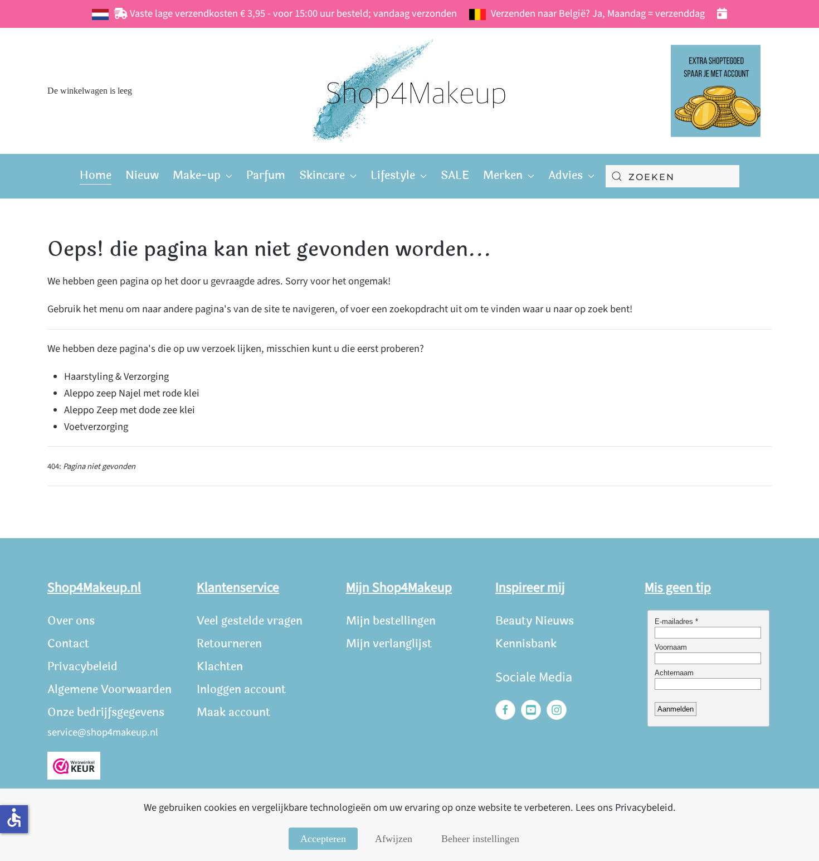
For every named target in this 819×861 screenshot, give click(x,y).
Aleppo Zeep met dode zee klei (129, 410)
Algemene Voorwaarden (109, 689)
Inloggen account (241, 689)
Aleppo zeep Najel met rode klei (131, 393)
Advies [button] (565, 175)
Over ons (71, 621)
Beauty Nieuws (534, 621)
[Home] (409, 91)
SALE (455, 175)
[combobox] (672, 176)
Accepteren (323, 838)
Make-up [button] (197, 175)
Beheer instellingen (480, 838)
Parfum (265, 175)
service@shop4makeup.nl (102, 732)
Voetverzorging (96, 426)
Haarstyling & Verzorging (116, 376)
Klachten (220, 666)
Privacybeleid (82, 666)
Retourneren (229, 643)
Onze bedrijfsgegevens (105, 712)
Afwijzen (393, 838)
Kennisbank (526, 643)
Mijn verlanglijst (389, 643)
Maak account (233, 712)
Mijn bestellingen (391, 621)
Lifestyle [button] (392, 175)
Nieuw (142, 175)
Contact (68, 643)
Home (95, 175)
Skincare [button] (322, 175)
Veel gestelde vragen (250, 621)
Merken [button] (503, 175)
